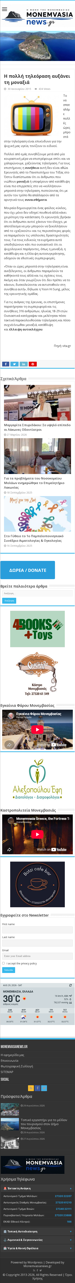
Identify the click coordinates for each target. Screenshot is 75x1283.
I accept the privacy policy (21, 963)
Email (5, 950)
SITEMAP (7, 1072)
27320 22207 (63, 1196)
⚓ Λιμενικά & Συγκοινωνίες (23, 1240)
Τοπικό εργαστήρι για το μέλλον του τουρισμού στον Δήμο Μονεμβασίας (44, 1124)
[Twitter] (44, 1088)
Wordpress (35, 1262)
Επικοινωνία (9, 1061)
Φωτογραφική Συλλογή (17, 1066)
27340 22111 (64, 1208)
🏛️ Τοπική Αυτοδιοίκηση (20, 1231)
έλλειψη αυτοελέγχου (25, 329)
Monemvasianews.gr (37, 1266)
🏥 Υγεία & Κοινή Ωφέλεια (20, 1248)
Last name (8, 937)
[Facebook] (37, 1088)
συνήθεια (32, 168)
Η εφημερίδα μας (12, 1055)
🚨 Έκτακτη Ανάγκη (17, 1188)
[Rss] (31, 1088)
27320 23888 (63, 1215)
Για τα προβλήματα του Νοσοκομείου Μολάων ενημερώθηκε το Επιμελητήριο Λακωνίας (34, 483)
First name (8, 924)
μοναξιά (23, 181)
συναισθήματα (36, 200)
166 (69, 1221)
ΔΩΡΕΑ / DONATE (27, 570)
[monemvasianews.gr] (37, 15)
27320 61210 (64, 1202)
